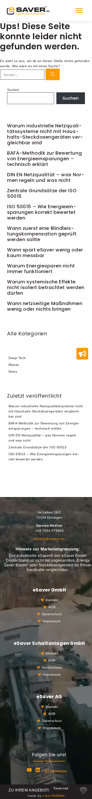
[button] (83, 790)
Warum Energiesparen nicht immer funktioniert (41, 268)
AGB (52, 607)
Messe (13, 365)
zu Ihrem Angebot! (29, 790)
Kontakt (52, 600)
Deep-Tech (17, 358)
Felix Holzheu (53, 795)
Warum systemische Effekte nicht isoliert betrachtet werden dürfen (45, 287)
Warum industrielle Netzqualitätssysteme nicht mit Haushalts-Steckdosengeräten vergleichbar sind (45, 134)
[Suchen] (53, 74)
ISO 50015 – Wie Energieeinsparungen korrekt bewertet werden (41, 212)
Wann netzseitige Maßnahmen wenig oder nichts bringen (45, 306)
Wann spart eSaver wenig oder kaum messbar (45, 253)
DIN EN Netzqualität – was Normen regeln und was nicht (45, 177)
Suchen (13, 90)
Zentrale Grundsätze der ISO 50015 (41, 193)
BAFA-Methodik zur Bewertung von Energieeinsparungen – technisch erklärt (44, 159)
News (12, 371)
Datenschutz (52, 614)
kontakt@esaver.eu (49, 538)
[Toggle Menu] (79, 10)
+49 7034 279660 (49, 531)
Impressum (52, 621)
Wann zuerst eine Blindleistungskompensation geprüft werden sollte (42, 234)
